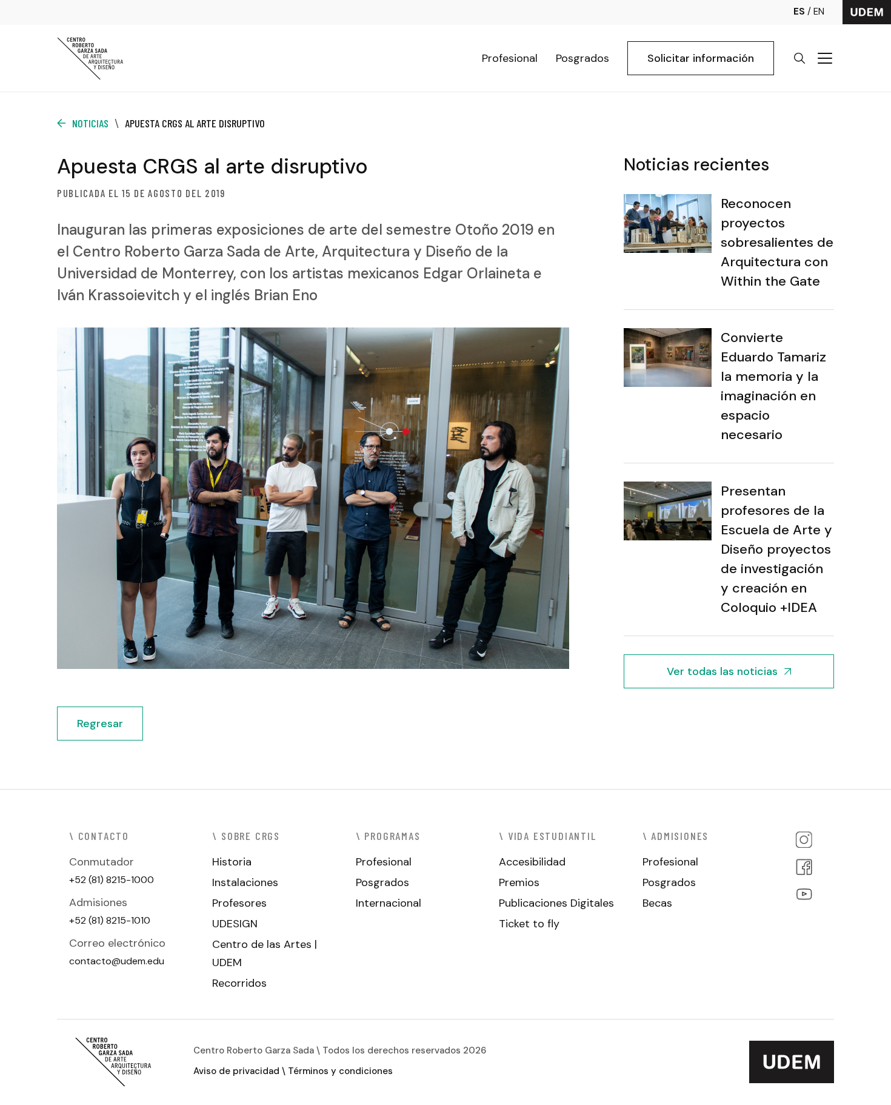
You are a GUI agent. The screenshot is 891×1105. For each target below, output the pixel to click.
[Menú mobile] (825, 58)
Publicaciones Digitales (556, 903)
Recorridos (239, 983)
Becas (657, 903)
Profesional (510, 58)
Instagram (804, 839)
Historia (232, 862)
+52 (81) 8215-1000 (111, 879)
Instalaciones (245, 882)
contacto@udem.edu (116, 961)
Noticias (90, 123)
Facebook (804, 867)
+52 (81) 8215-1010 (109, 920)
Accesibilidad (532, 862)
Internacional (388, 903)
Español (803, 12)
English (818, 12)
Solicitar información (700, 58)
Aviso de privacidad (236, 1071)
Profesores (239, 903)
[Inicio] (90, 58)
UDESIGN (235, 923)
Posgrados (582, 58)
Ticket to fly (529, 923)
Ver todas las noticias (722, 671)
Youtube (804, 894)
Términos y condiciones (340, 1071)
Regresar (100, 723)
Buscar (799, 58)
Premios (519, 882)
